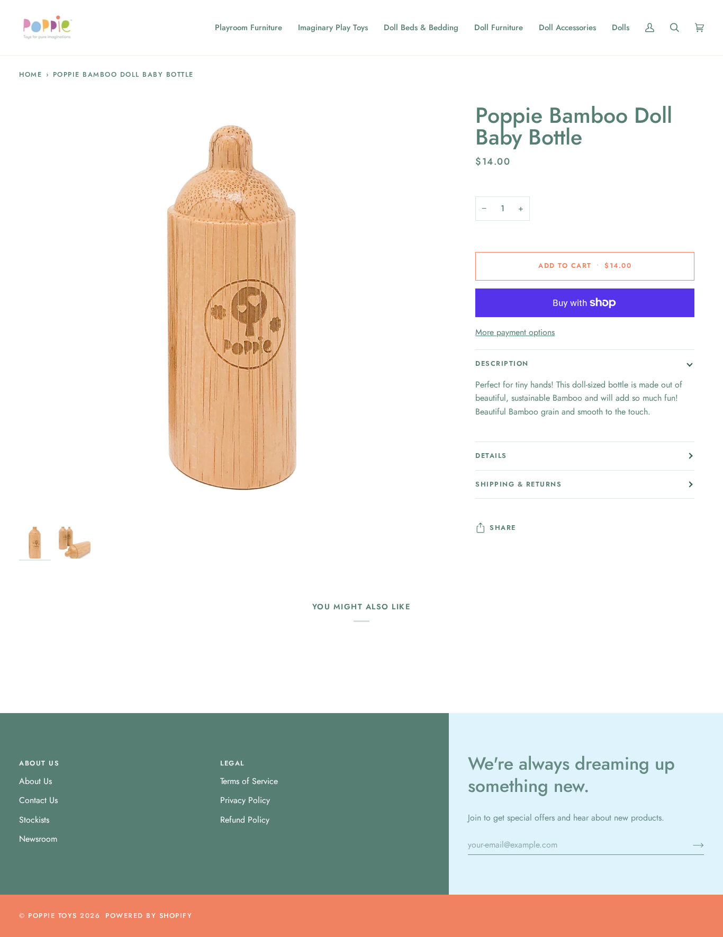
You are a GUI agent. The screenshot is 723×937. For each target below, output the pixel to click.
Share (503, 527)
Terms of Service (249, 781)
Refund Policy (244, 820)
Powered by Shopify (148, 916)
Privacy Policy (245, 800)
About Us (35, 781)
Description (502, 363)
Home (30, 74)
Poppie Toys (52, 916)
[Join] (690, 844)
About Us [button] (39, 763)
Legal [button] (232, 763)
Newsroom (38, 839)
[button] (248, 27)
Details (491, 456)
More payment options (515, 332)
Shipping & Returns (518, 484)
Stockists (34, 820)
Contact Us (38, 800)
